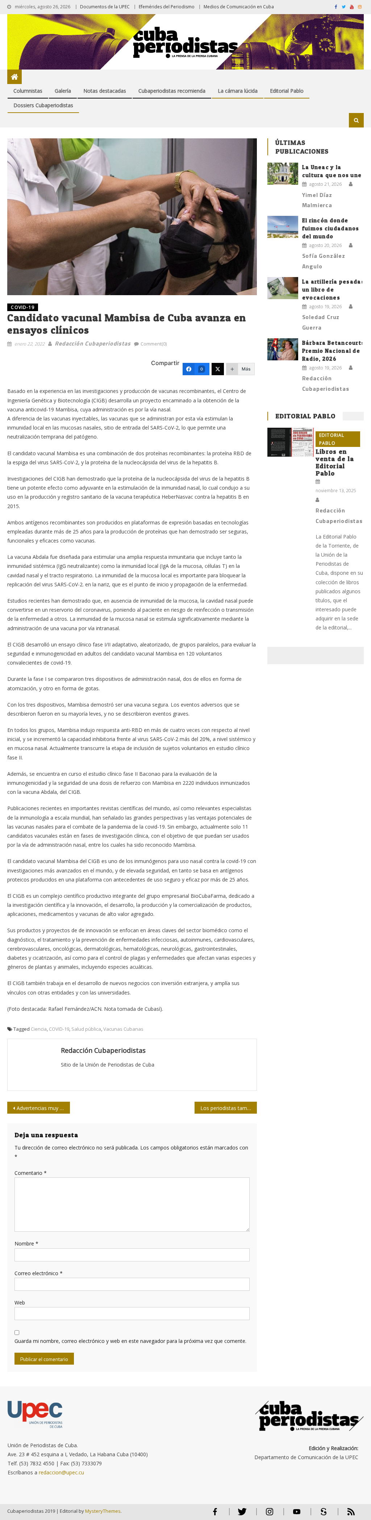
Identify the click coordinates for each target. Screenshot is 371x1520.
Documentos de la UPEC (105, 7)
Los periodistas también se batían (228, 1108)
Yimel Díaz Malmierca (317, 200)
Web (19, 1302)
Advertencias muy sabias (43, 1108)
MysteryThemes (103, 1511)
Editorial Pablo (287, 90)
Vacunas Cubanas (123, 1029)
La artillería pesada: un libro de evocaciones (332, 289)
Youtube (297, 1514)
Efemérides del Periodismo (167, 7)
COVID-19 (22, 307)
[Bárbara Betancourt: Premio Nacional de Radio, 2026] (282, 349)
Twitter (240, 1514)
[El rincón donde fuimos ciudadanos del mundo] (282, 227)
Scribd (322, 1514)
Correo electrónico (38, 1273)
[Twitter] (218, 369)
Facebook (215, 1514)
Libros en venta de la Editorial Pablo (335, 462)
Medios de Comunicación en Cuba (239, 7)
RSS (346, 1514)
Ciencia (39, 1029)
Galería (63, 90)
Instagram (269, 1514)
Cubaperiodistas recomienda (171, 90)
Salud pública (86, 1029)
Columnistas (27, 90)
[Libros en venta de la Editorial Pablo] (290, 442)
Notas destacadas (104, 90)
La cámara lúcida (238, 90)
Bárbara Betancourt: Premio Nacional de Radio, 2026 (332, 350)
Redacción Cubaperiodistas (92, 343)
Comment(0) (154, 343)
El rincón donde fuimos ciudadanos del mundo (330, 228)
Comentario (30, 1172)
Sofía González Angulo (323, 261)
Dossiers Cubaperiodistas (43, 105)
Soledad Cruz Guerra (321, 322)
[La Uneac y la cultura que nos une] (282, 174)
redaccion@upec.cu (61, 1472)
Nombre (26, 1243)
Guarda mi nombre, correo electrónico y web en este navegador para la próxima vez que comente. (130, 1340)
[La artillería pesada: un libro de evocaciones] (282, 288)
